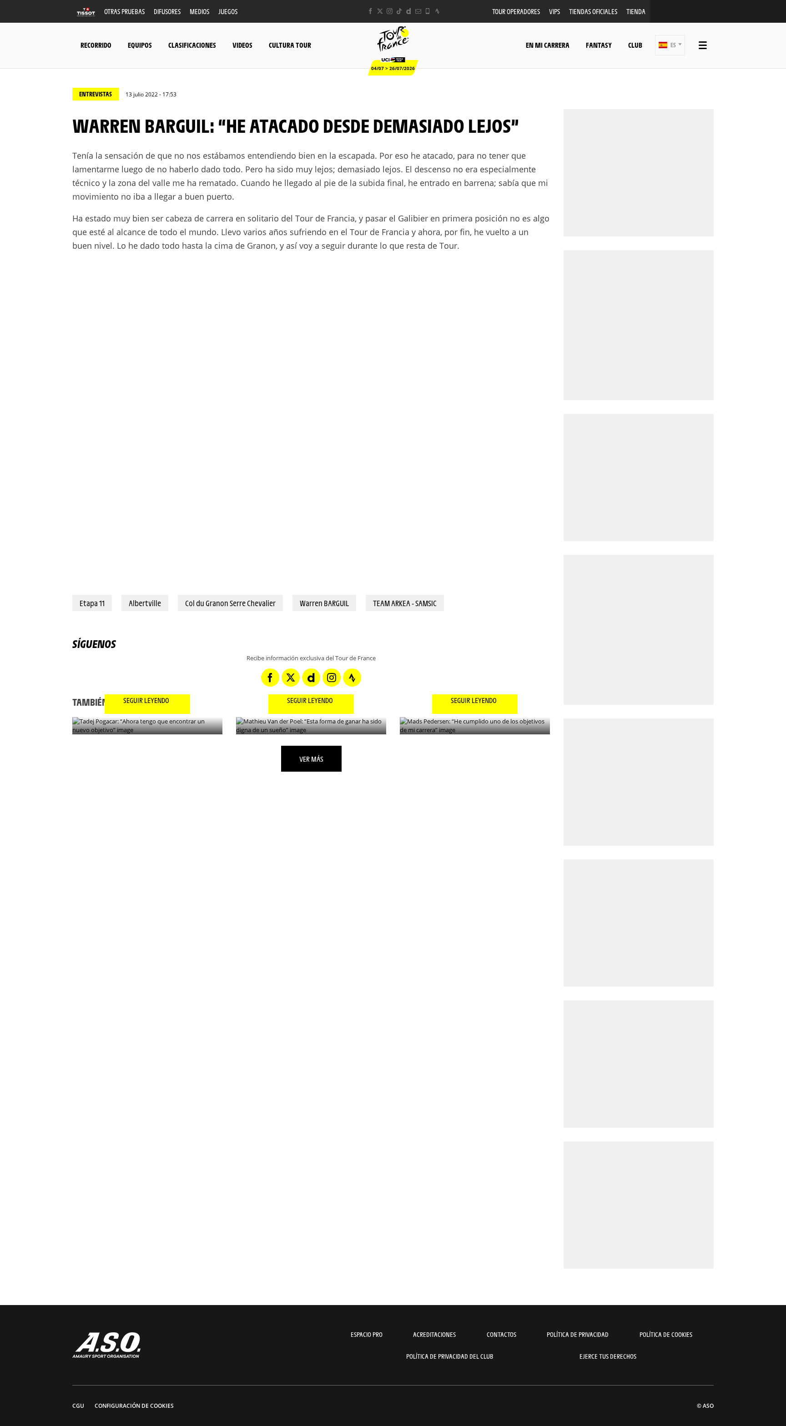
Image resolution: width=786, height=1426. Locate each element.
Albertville (145, 603)
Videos (242, 44)
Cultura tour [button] (290, 44)
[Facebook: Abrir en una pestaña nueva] (370, 11)
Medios (199, 11)
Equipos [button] (140, 44)
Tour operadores (516, 11)
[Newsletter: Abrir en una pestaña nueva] (418, 11)
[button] (670, 45)
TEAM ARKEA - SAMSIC (405, 603)
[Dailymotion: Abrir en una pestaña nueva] (408, 11)
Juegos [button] (227, 11)
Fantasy (599, 44)
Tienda (635, 11)
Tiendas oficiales (593, 11)
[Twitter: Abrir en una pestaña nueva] (380, 11)
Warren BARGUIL (324, 603)
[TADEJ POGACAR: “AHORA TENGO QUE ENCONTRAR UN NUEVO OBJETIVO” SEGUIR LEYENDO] (147, 725)
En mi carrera (547, 44)
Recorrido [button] (96, 44)
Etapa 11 (92, 603)
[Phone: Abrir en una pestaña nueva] (428, 11)
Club (635, 44)
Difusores (167, 11)
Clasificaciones (192, 44)
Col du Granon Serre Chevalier (230, 603)
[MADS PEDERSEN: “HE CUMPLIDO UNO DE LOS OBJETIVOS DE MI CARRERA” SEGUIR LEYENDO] (475, 725)
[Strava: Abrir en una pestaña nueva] (437, 11)
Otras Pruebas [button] (124, 11)
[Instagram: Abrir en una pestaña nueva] (389, 11)
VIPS (554, 11)
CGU (78, 1406)
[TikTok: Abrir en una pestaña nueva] (399, 11)
